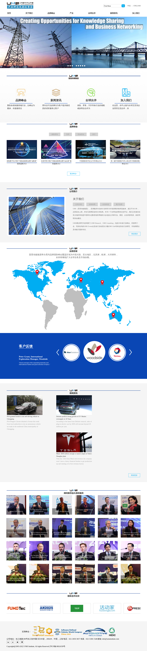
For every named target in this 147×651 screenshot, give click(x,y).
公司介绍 (78, 204)
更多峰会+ (73, 174)
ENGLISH (137, 6)
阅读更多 (134, 234)
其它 (94, 134)
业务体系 (92, 204)
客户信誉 (119, 204)
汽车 (67, 134)
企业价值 (105, 204)
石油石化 (81, 134)
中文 (129, 6)
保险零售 (54, 134)
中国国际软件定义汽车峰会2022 (90, 161)
